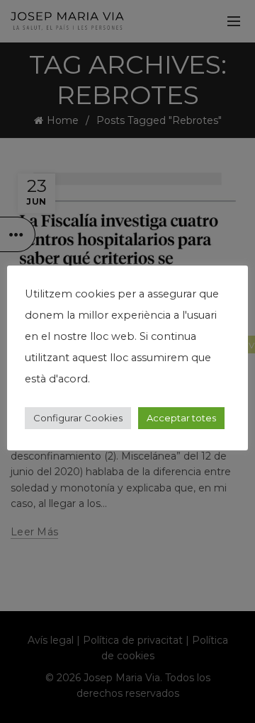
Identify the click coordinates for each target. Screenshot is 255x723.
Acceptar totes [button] (181, 417)
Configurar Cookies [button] (78, 417)
